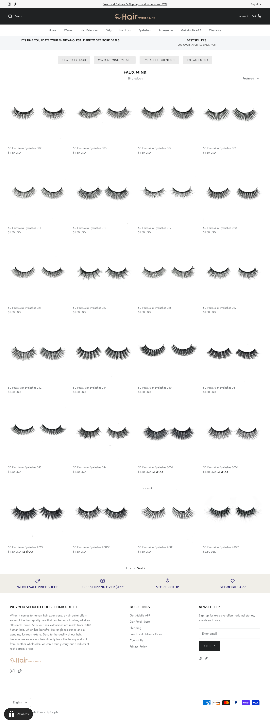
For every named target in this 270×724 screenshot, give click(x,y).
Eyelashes (145, 30)
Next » (141, 568)
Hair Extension (89, 30)
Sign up (209, 646)
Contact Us (136, 640)
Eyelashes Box (197, 60)
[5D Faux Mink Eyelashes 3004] (232, 433)
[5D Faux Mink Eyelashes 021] (37, 274)
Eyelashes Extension (159, 60)
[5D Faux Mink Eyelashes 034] (102, 353)
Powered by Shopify (47, 712)
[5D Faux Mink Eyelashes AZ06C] (102, 513)
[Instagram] (9, 4)
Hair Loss (125, 30)
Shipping (135, 628)
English (254, 4)
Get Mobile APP (191, 30)
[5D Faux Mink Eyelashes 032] (37, 353)
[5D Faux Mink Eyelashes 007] (167, 114)
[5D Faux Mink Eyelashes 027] (232, 274)
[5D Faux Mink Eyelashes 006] (102, 114)
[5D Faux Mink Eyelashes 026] (167, 274)
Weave (68, 30)
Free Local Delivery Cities (146, 634)
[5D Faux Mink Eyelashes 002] (37, 114)
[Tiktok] (15, 4)
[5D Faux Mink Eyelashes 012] (102, 194)
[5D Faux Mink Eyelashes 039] (167, 353)
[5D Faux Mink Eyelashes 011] (37, 194)
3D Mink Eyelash (74, 60)
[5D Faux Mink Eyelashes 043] (37, 433)
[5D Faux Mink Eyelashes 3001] (167, 433)
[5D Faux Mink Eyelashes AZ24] (37, 513)
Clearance (215, 30)
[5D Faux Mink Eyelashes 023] (102, 274)
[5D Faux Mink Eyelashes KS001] (232, 513)
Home (52, 30)
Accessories (166, 30)
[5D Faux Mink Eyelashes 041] (232, 353)
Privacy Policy (138, 646)
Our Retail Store (140, 621)
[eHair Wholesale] (135, 16)
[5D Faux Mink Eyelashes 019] (167, 194)
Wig (108, 30)
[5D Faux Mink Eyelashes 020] (232, 194)
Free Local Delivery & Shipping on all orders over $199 (135, 4)
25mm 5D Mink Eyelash (114, 60)
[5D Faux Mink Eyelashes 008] (232, 114)
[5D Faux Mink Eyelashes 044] (102, 433)
